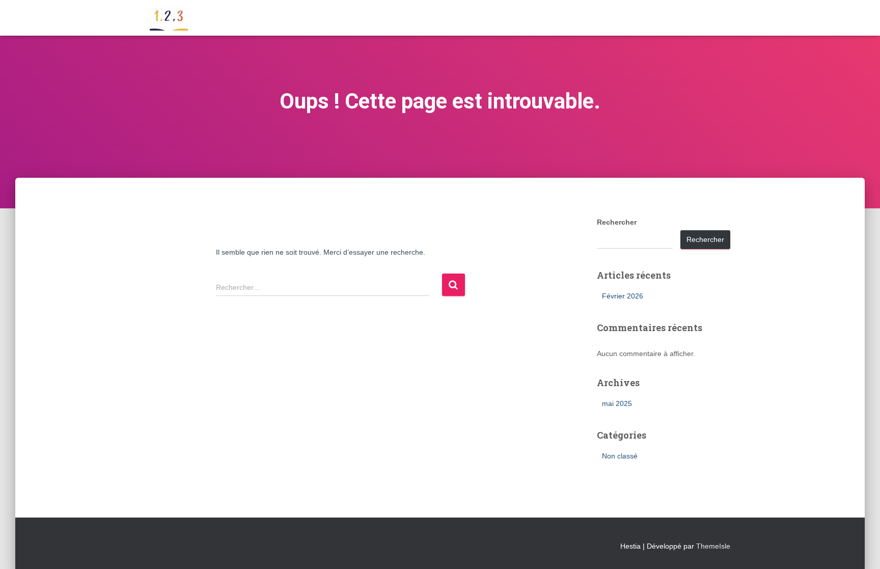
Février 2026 (622, 296)
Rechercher (617, 222)
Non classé (620, 456)
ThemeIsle (713, 546)
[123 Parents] (169, 18)
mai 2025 (617, 403)
